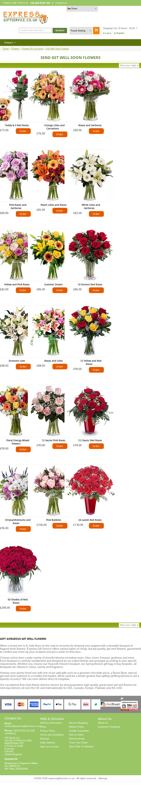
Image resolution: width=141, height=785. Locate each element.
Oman (6, 48)
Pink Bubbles (53, 519)
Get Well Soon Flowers (57, 48)
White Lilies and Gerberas (91, 206)
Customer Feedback (109, 726)
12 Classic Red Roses (90, 440)
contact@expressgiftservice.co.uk (22, 726)
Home (105, 8)
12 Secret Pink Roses (53, 440)
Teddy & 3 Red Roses (17, 125)
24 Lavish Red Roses (90, 519)
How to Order (76, 734)
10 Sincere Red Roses (90, 284)
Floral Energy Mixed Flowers (17, 442)
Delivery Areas (77, 738)
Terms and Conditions (52, 734)
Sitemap (44, 738)
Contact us (132, 8)
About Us (103, 722)
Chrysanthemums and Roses (18, 521)
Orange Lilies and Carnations (54, 127)
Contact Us (11, 758)
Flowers (8, 42)
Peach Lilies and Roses (54, 204)
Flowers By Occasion (32, 48)
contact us (61, 2)
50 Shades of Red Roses (18, 601)
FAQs (43, 726)
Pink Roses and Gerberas (17, 206)
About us (114, 8)
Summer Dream (53, 284)
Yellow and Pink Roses (17, 284)
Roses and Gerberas (90, 125)
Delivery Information (51, 722)
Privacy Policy (47, 730)
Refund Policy (76, 726)
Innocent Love (17, 360)
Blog (123, 8)
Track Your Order (78, 742)
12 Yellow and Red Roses (90, 362)
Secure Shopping (78, 722)
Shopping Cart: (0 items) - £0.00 (119, 28)
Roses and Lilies (53, 360)
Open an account (49, 746)
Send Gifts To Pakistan (81, 746)
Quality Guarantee (79, 730)
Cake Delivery (47, 742)
